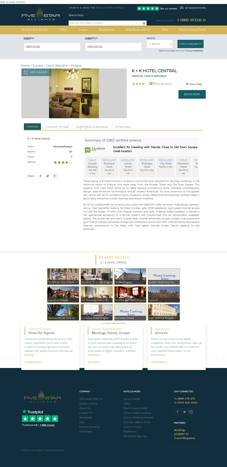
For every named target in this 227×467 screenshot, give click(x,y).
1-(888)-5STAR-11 (191, 20)
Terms (47, 450)
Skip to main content (12, 1)
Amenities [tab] (122, 127)
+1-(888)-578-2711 (184, 398)
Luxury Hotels (131, 399)
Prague (76, 65)
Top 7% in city (147, 165)
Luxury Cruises (132, 426)
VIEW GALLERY (39, 72)
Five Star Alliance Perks (137, 422)
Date (28, 38)
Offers (63, 30)
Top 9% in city (165, 163)
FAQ (165, 30)
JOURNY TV (181, 434)
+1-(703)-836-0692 (185, 402)
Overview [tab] (32, 126)
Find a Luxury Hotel (192, 30)
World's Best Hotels (34, 30)
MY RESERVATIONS (195, 8)
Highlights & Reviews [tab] (92, 127)
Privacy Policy (58, 450)
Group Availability (194, 50)
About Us (85, 408)
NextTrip (179, 430)
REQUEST (93, 362)
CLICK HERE (157, 362)
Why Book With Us (90, 399)
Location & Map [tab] (57, 127)
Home (25, 65)
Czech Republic (57, 65)
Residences (106, 30)
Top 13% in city (183, 167)
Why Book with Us (138, 30)
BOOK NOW (192, 94)
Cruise (83, 30)
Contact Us (85, 412)
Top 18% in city (92, 167)
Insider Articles (88, 403)
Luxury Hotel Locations (137, 412)
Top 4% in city (109, 167)
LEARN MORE (32, 362)
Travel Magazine (184, 438)
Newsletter (85, 417)
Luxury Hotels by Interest (138, 417)
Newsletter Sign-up (135, 436)
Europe (38, 65)
